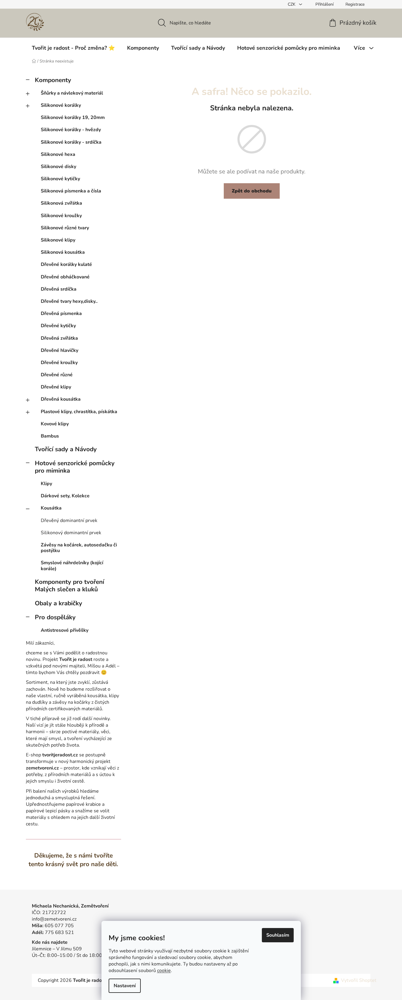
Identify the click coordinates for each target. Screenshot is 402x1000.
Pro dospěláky (55, 617)
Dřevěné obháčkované (65, 277)
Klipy (46, 483)
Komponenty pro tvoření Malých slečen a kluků (69, 585)
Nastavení (125, 985)
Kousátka (51, 508)
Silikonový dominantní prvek (71, 532)
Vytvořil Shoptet (358, 980)
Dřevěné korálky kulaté (66, 264)
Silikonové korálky (61, 105)
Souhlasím (277, 935)
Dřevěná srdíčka (58, 289)
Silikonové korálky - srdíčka (71, 142)
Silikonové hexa (58, 154)
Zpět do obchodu (252, 191)
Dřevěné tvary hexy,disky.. (69, 301)
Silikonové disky (58, 166)
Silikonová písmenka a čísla (71, 191)
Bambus (50, 436)
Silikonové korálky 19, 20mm (73, 117)
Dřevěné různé (57, 375)
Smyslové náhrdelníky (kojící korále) (72, 565)
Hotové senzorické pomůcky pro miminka (75, 467)
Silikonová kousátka (63, 252)
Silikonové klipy (58, 240)
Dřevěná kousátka (61, 399)
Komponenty (53, 80)
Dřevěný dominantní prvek (69, 520)
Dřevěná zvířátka (59, 338)
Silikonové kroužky (61, 215)
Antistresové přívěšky (64, 630)
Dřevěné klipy (56, 387)
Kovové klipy (55, 424)
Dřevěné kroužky (59, 362)
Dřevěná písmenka (61, 313)
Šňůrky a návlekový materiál (72, 93)
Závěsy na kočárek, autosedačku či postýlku (79, 548)
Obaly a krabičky (58, 603)
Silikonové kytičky (60, 178)
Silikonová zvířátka (61, 203)
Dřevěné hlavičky (59, 350)
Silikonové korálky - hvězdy (71, 129)
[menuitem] (73, 48)
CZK (292, 4)
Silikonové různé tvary (65, 228)
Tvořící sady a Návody (66, 449)
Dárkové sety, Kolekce (65, 496)
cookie (164, 970)
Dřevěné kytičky (58, 325)
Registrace (355, 4)
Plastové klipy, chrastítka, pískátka (79, 411)
